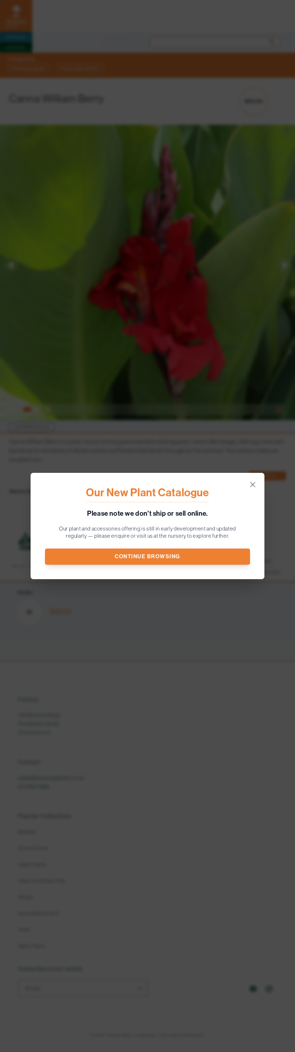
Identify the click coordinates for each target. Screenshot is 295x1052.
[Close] (252, 484)
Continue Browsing (147, 556)
